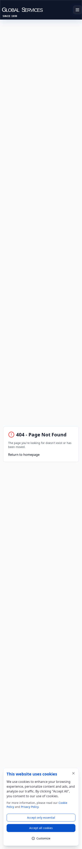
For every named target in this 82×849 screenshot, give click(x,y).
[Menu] (77, 9)
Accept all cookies (41, 828)
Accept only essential (41, 817)
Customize (43, 838)
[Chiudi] (73, 773)
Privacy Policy (29, 807)
